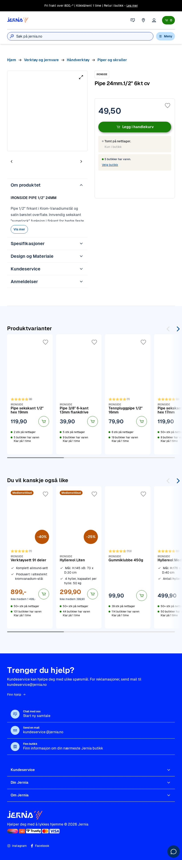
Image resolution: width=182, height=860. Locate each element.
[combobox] (84, 36)
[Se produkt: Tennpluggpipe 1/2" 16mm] (127, 394)
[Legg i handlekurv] (43, 421)
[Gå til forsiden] (17, 20)
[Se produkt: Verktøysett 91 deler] (30, 557)
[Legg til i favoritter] (167, 105)
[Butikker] (143, 20)
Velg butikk (110, 165)
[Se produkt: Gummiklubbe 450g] (127, 557)
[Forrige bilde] (11, 161)
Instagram (19, 846)
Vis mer (19, 229)
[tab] (25, 162)
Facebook (42, 846)
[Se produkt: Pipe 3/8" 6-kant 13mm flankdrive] (79, 394)
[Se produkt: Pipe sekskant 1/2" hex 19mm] (30, 394)
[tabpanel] (47, 111)
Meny (168, 36)
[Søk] (11, 36)
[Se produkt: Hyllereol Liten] (79, 557)
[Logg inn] (154, 20)
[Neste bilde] (81, 161)
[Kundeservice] (132, 20)
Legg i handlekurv (138, 127)
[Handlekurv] (168, 20)
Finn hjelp (14, 694)
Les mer (132, 5)
